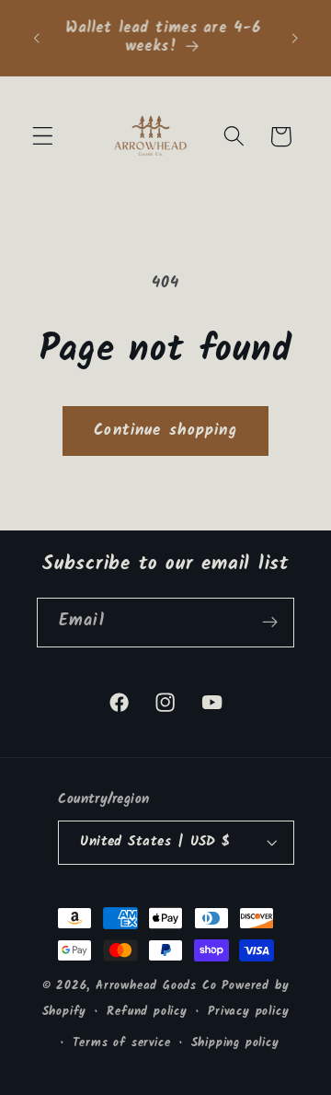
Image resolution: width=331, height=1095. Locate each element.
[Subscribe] (269, 622)
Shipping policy (235, 1043)
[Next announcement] (295, 37)
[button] (42, 136)
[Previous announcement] (36, 37)
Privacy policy (248, 1012)
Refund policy (147, 1012)
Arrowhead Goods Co (156, 986)
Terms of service (122, 1043)
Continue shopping (165, 430)
